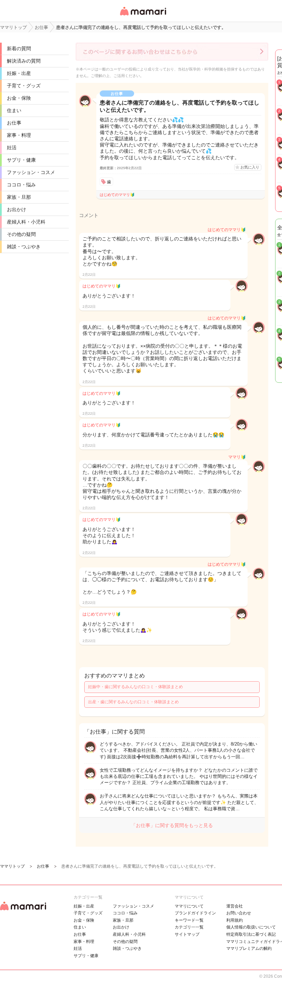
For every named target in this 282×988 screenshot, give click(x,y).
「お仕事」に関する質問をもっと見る (172, 825)
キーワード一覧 (189, 920)
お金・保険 (19, 98)
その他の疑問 (21, 234)
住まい (14, 110)
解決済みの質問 (24, 61)
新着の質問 (19, 48)
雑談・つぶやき (24, 246)
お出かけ (16, 209)
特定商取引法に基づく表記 (251, 934)
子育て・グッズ (24, 85)
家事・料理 (19, 135)
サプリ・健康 (21, 160)
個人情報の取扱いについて (251, 927)
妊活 (12, 147)
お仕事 (14, 123)
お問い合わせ (238, 913)
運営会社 (234, 906)
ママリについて (189, 906)
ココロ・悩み (21, 184)
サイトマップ (187, 934)
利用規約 (234, 920)
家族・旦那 (19, 197)
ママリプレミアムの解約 (249, 948)
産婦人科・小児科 (26, 222)
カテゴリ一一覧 (189, 927)
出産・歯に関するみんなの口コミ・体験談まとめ (133, 701)
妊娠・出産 (19, 73)
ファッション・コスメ (31, 172)
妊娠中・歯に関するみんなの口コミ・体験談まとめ (135, 686)
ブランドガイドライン (195, 913)
